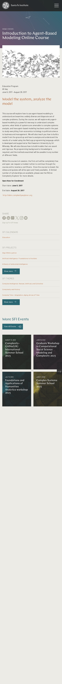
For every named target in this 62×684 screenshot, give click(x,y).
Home (4, 29)
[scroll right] (59, 371)
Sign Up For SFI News (10, 223)
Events (10, 29)
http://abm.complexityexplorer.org (17, 195)
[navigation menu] (56, 6)
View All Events (10, 326)
